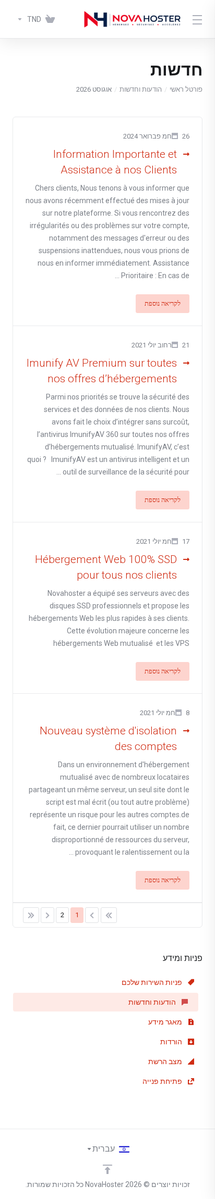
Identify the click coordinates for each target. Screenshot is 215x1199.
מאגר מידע (166, 1022)
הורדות (172, 1042)
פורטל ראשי (186, 89)
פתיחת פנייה (163, 1081)
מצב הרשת (166, 1061)
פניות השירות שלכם (153, 982)
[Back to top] (107, 1169)
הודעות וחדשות (141, 89)
